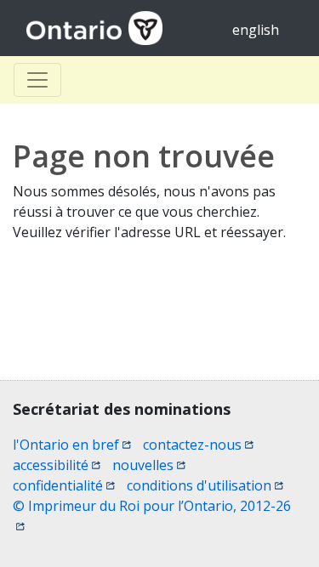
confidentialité (64, 485)
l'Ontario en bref (72, 444)
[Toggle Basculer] (37, 80)
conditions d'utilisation (205, 485)
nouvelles (148, 465)
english (255, 29)
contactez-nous (198, 444)
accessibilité (56, 465)
